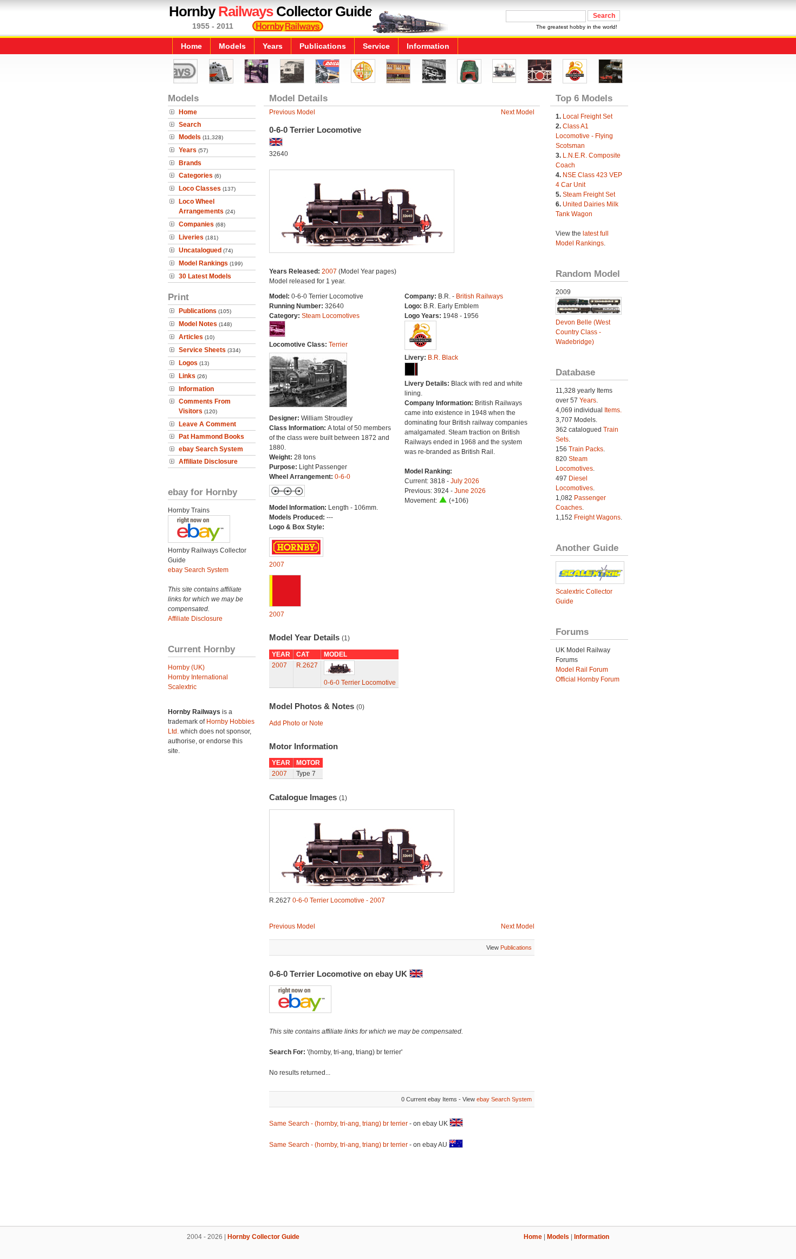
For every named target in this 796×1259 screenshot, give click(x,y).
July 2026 (465, 481)
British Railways (479, 296)
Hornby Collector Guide (263, 1237)
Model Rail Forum (582, 669)
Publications (322, 46)
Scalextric (182, 687)
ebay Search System (211, 449)
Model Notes (198, 324)
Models (232, 46)
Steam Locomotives (331, 316)
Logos (188, 363)
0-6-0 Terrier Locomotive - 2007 (338, 900)
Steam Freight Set (589, 194)
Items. (613, 410)
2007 (329, 271)
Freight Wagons (597, 517)
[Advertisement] (398, 1189)
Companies (196, 224)
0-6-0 (342, 477)
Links (187, 376)
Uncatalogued (200, 250)
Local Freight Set (587, 116)
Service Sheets (202, 350)
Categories (196, 175)
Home (191, 46)
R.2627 (307, 665)
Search (190, 124)
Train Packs (586, 449)
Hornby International (198, 677)
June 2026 (470, 491)
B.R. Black (443, 357)
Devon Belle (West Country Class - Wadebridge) (583, 332)
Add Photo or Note (296, 723)
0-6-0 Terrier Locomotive (360, 682)
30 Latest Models (205, 276)
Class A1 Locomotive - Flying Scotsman (584, 136)
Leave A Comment (207, 424)
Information (428, 46)
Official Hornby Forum (587, 679)
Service (376, 46)
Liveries (191, 237)
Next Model (517, 112)
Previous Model (292, 112)
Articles (191, 337)
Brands (190, 163)
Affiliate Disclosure (208, 461)
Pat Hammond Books (211, 436)
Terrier (338, 344)
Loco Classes (200, 188)
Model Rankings (203, 263)
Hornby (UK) (186, 667)
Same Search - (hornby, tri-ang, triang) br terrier (338, 1123)
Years (273, 46)
